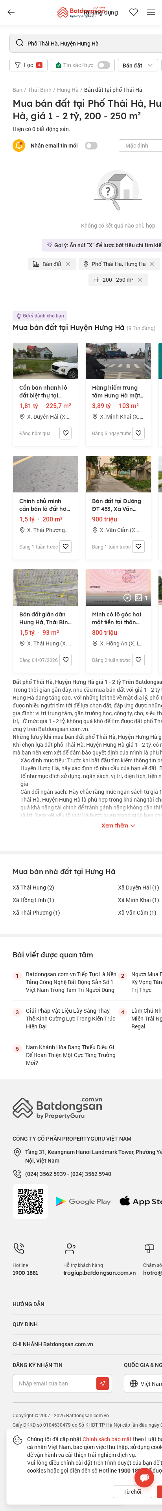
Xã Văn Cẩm (137, 912)
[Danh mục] (11, 12)
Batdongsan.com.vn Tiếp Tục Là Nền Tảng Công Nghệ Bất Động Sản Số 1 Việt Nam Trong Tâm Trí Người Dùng (71, 981)
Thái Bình (40, 89)
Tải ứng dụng (100, 12)
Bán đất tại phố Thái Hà (113, 89)
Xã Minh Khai (138, 900)
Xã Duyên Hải (138, 887)
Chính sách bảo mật (107, 1439)
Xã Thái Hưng (33, 887)
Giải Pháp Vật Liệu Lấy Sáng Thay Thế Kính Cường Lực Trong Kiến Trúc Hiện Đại (70, 1018)
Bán (17, 89)
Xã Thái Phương (36, 912)
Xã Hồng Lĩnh (33, 900)
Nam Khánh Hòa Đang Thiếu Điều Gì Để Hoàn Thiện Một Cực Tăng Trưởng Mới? (71, 1054)
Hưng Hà (68, 89)
